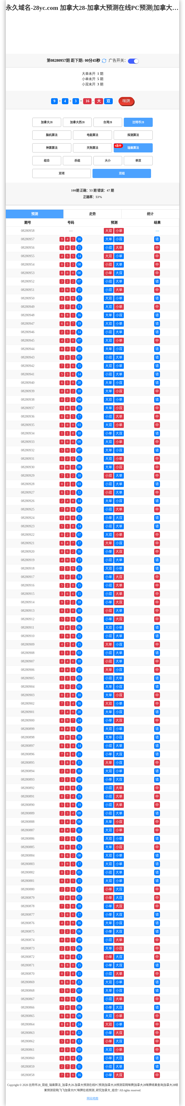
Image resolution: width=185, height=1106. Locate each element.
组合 (47, 160)
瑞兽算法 (133, 148)
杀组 (77, 160)
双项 (62, 173)
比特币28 (138, 122)
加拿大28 (47, 122)
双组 (122, 173)
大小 (108, 160)
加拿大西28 (77, 122)
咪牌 (126, 101)
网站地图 (92, 1098)
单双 (138, 160)
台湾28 (107, 122)
